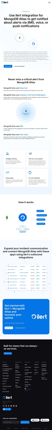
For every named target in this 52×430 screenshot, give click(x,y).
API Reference (28, 376)
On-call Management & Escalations (7, 369)
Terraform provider (7, 386)
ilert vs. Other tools (44, 378)
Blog (26, 364)
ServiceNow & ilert (44, 373)
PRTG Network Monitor (17, 366)
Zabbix (17, 382)
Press (35, 370)
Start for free (8, 353)
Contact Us (36, 373)
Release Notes (28, 379)
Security (27, 382)
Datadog (17, 380)
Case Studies (28, 367)
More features (6, 391)
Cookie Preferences (36, 428)
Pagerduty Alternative (44, 365)
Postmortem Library (28, 385)
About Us (36, 367)
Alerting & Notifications (6, 365)
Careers (36, 364)
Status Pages (6, 375)
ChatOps (5, 381)
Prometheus (18, 374)
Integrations (5, 378)
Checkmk (17, 377)
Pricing (4, 389)
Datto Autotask (17, 371)
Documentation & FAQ (28, 373)
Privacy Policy (24, 428)
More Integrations (18, 386)
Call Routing (5, 373)
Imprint (16, 428)
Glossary (27, 370)
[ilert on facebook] (11, 406)
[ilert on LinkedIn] (9, 406)
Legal (45, 428)
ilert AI (4, 383)
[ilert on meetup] (16, 406)
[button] (49, 2)
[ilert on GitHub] (6, 406)
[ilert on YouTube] (14, 406)
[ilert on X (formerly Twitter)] (4, 406)
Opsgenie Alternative (44, 369)
